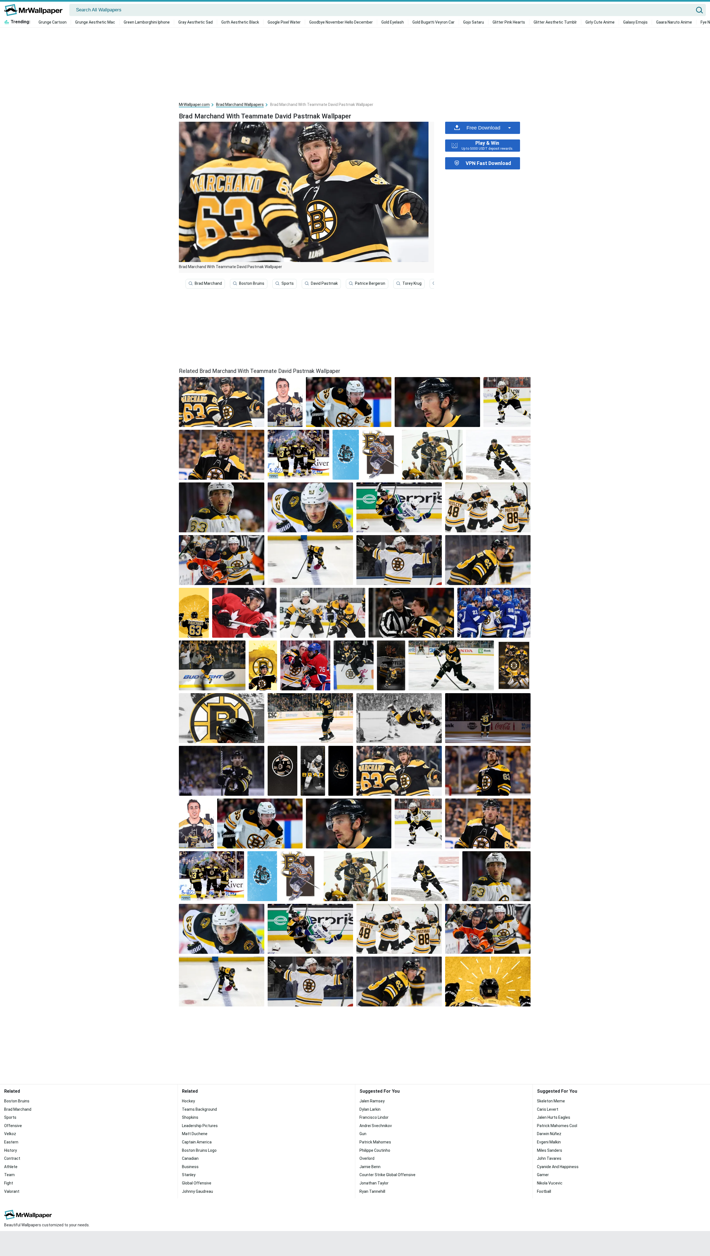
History (10, 1150)
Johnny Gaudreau (197, 1191)
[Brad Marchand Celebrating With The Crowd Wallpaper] (212, 665)
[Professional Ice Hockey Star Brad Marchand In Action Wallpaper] (488, 771)
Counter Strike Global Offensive (387, 1175)
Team (9, 1175)
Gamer (543, 1175)
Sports (288, 283)
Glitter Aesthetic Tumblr (555, 22)
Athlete (10, 1167)
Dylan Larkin (370, 1109)
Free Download (483, 128)
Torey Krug (412, 283)
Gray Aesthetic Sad (195, 22)
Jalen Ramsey (372, 1101)
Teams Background (199, 1109)
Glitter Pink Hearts (509, 22)
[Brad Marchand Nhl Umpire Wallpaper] (411, 613)
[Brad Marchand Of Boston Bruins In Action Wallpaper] (221, 718)
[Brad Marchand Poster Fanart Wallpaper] (282, 771)
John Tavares (549, 1158)
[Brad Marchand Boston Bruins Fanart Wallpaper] (380, 455)
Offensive (13, 1125)
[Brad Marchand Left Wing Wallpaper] (507, 402)
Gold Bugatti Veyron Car (433, 22)
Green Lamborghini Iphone (147, 22)
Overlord (366, 1158)
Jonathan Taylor (374, 1183)
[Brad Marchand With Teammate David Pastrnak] (221, 402)
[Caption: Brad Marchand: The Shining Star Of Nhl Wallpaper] (221, 771)
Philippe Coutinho (374, 1150)
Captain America (197, 1142)
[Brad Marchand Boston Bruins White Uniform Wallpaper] (399, 560)
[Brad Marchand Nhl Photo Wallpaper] (437, 402)
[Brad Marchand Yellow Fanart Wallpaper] (194, 613)
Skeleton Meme (551, 1101)
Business (190, 1167)
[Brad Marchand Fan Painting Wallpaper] (285, 402)
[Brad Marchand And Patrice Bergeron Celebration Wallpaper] (432, 455)
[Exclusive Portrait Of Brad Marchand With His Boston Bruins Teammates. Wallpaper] (514, 665)
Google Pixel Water (284, 22)
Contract (12, 1158)
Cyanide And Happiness (558, 1167)
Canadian (190, 1158)
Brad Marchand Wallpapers (240, 104)
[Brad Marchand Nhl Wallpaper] (221, 455)
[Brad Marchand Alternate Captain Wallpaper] (310, 507)
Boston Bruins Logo (199, 1150)
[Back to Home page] (35, 10)
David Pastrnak (324, 283)
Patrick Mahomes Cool (557, 1125)
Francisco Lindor (374, 1117)
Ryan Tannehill (372, 1191)
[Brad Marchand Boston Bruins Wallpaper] (488, 560)
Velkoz (10, 1134)
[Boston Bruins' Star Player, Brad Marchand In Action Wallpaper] (498, 455)
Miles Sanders (549, 1150)
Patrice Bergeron (370, 283)
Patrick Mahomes (375, 1142)
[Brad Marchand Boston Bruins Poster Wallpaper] (313, 771)
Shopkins (190, 1117)
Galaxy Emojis (635, 22)
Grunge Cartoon (53, 22)
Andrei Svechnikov (375, 1125)
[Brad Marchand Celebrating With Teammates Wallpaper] (298, 455)
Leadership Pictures (200, 1125)
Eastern (11, 1142)
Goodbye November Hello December (341, 22)
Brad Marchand (208, 283)
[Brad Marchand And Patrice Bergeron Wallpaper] (346, 455)
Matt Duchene (194, 1134)
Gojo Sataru (473, 22)
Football (544, 1191)
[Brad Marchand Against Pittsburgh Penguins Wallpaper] (322, 613)
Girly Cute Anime (600, 22)
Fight (8, 1183)
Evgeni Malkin (549, 1142)
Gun (362, 1134)
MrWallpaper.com (194, 104)
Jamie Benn (370, 1167)
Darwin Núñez (549, 1134)
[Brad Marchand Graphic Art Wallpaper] (399, 718)
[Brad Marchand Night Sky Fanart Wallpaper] (340, 771)
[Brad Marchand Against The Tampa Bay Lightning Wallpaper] (494, 613)
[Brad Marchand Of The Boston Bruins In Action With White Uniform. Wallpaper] (348, 402)
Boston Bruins (251, 283)
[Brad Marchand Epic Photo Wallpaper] (310, 718)
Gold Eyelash (392, 22)
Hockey (188, 1101)
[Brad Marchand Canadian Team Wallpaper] (244, 613)
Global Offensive (196, 1183)
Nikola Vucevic (549, 1183)
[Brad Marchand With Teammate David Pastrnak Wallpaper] (399, 771)
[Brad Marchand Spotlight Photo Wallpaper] (488, 718)
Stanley (189, 1175)
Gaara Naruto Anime (674, 22)
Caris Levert (547, 1109)
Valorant (11, 1191)
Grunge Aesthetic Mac (95, 22)
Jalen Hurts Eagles (553, 1117)
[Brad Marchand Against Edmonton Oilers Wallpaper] (221, 560)
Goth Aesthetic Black (240, 22)
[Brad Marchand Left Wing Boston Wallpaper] (221, 507)
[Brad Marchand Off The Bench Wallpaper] (354, 665)
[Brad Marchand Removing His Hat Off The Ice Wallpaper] (310, 560)
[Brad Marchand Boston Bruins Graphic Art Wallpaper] (391, 665)
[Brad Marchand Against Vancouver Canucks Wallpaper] (399, 507)
